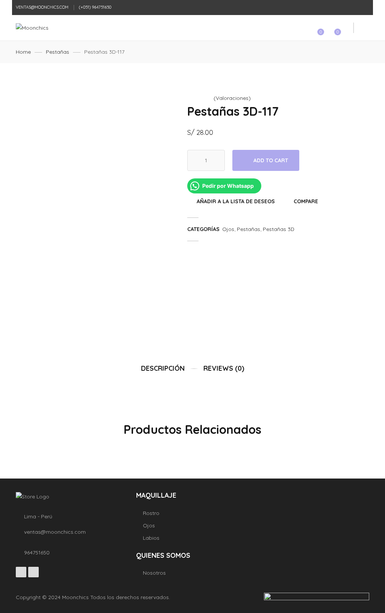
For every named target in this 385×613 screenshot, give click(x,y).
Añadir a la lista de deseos (236, 201)
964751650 (37, 552)
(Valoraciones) (232, 98)
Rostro (151, 513)
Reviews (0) (223, 368)
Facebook (21, 572)
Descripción (163, 368)
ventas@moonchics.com (42, 7)
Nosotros (154, 572)
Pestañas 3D (278, 229)
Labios (151, 537)
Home (23, 51)
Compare (306, 201)
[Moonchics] (32, 28)
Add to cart (270, 160)
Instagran (33, 572)
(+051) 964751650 (95, 7)
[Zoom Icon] (164, 102)
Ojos (228, 229)
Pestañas (57, 51)
